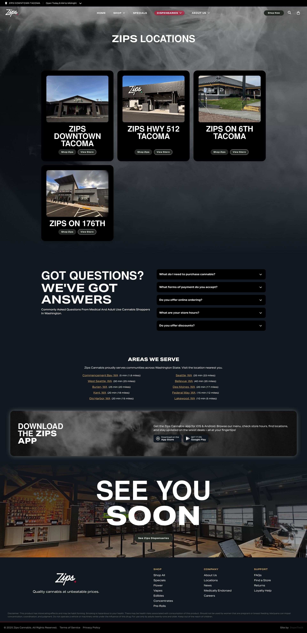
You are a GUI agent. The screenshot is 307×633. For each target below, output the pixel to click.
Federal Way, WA (184, 392)
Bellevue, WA (184, 381)
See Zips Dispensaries (153, 538)
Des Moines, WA (184, 387)
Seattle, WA (184, 375)
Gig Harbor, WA (99, 398)
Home (101, 13)
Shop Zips (67, 152)
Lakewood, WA (184, 398)
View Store (87, 152)
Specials (140, 13)
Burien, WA (99, 387)
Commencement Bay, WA (100, 375)
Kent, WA (99, 392)
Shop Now (274, 13)
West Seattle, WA (100, 381)
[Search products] (289, 13)
